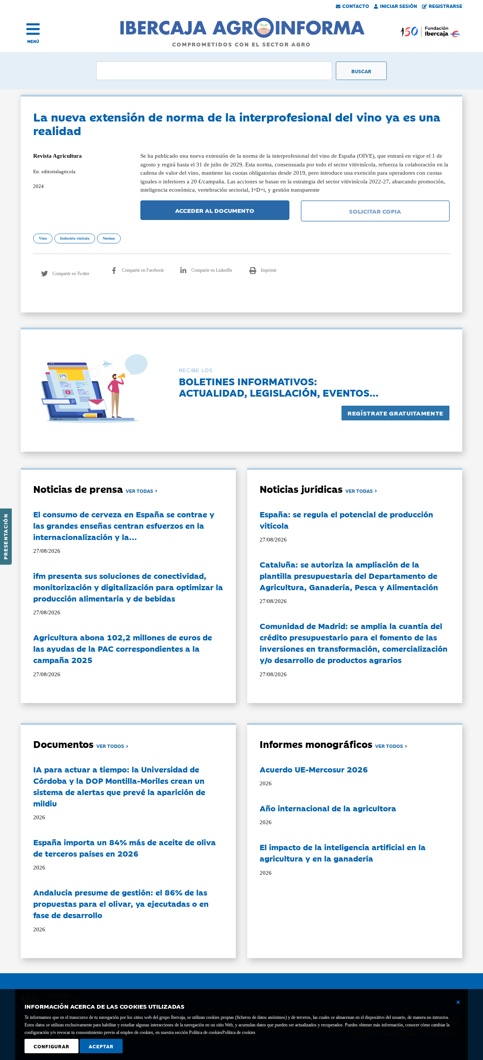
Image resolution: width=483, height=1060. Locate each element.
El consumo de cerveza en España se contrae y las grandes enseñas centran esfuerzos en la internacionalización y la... (123, 525)
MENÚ (33, 41)
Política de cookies (238, 1032)
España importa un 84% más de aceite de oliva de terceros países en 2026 (124, 847)
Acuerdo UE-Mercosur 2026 (314, 769)
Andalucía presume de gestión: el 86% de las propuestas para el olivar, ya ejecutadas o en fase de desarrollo (121, 903)
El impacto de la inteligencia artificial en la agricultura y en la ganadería (343, 852)
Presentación (5, 537)
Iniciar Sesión (398, 5)
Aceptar (101, 1046)
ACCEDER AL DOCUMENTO (214, 210)
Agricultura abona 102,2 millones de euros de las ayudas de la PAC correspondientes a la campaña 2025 (122, 648)
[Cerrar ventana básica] (458, 1002)
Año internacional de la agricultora (328, 808)
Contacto (355, 5)
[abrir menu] (33, 29)
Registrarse (445, 5)
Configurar (51, 1046)
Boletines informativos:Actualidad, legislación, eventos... (278, 386)
